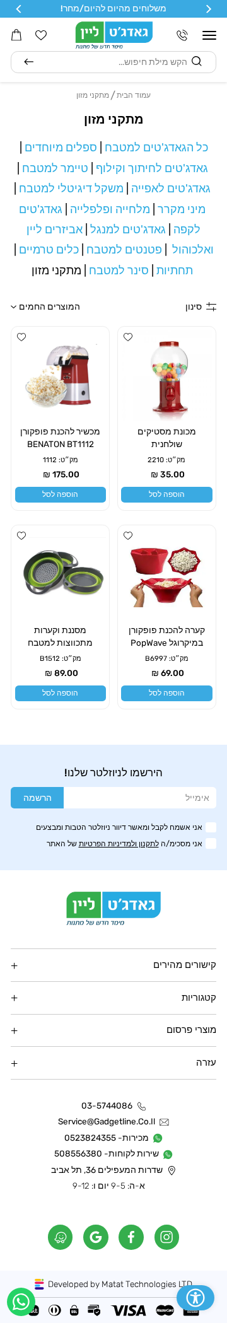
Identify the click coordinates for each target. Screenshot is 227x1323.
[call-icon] (182, 35)
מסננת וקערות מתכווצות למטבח (60, 636)
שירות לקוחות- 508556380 (106, 1153)
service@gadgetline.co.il (106, 1121)
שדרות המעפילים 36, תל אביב (107, 1170)
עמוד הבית (134, 95)
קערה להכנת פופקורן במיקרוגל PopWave (167, 636)
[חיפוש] (29, 62)
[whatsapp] (21, 1302)
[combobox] (113, 62)
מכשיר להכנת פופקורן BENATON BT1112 (60, 437)
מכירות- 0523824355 (106, 1137)
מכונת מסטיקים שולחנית (166, 437)
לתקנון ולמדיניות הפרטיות (119, 843)
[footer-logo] (113, 908)
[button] (209, 35)
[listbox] (62, 307)
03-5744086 (106, 1105)
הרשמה (37, 798)
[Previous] (207, 9)
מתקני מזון (92, 95)
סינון (193, 307)
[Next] (19, 9)
